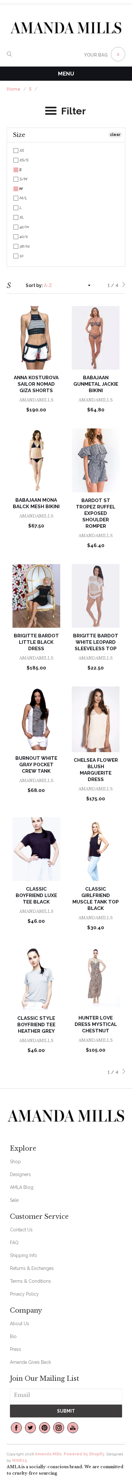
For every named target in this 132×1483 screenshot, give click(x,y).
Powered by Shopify (84, 1454)
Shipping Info (23, 1255)
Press (15, 1349)
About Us (19, 1323)
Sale (14, 1200)
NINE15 (19, 1460)
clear (115, 134)
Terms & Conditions (30, 1281)
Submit (66, 1411)
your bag (96, 55)
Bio (13, 1336)
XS (21, 150)
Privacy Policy (24, 1294)
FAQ (14, 1242)
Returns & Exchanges (32, 1268)
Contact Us (21, 1229)
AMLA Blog (21, 1187)
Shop (15, 1161)
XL (21, 217)
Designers (20, 1174)
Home (14, 89)
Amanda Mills (48, 1454)
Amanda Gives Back (30, 1362)
